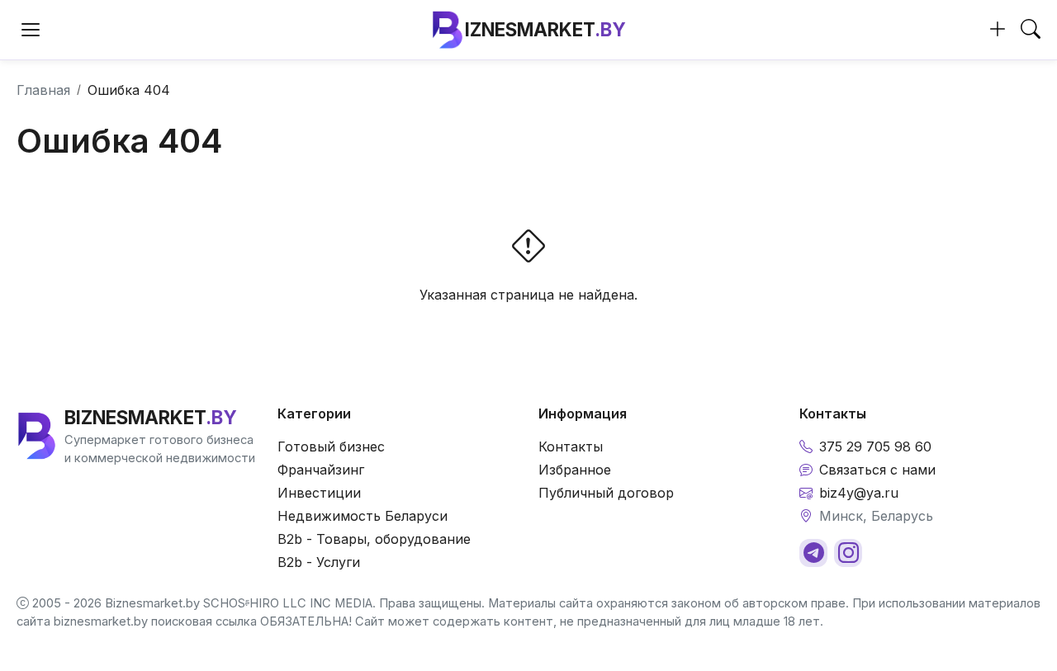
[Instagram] (848, 553)
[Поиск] (1030, 30)
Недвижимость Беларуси (362, 516)
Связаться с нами (877, 469)
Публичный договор (606, 492)
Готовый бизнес (331, 446)
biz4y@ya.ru (858, 492)
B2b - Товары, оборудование (374, 539)
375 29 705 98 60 (875, 446)
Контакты (570, 446)
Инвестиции (319, 492)
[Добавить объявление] (997, 30)
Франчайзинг (320, 469)
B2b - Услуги (318, 562)
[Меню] (31, 29)
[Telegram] (813, 553)
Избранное (574, 469)
